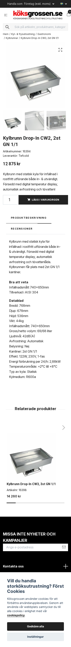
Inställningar (35, 636)
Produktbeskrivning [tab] (29, 220)
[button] (62, 430)
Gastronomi (44, 37)
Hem (5, 37)
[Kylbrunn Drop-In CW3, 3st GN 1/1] (31, 460)
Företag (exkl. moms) (37, 3)
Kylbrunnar (12, 40)
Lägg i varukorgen (45, 202)
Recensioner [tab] (22, 231)
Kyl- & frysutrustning (23, 37)
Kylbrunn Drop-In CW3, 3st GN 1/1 (31, 487)
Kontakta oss (13, 569)
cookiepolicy (16, 615)
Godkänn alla (35, 626)
